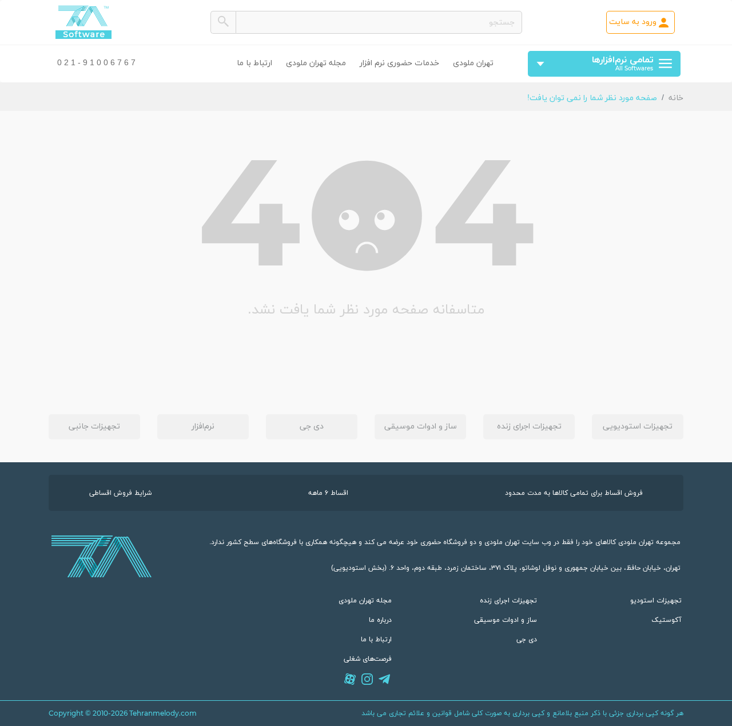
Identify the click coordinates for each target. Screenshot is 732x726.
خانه (676, 98)
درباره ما (380, 620)
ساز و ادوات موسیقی (420, 426)
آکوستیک (666, 620)
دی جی (312, 426)
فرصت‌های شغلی (368, 659)
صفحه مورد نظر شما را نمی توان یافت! (592, 98)
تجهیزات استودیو (656, 600)
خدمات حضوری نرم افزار (399, 63)
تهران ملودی (473, 63)
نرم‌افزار (203, 426)
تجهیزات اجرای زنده (529, 426)
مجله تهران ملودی (316, 63)
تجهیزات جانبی (94, 426)
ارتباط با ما (254, 63)
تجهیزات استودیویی (638, 426)
